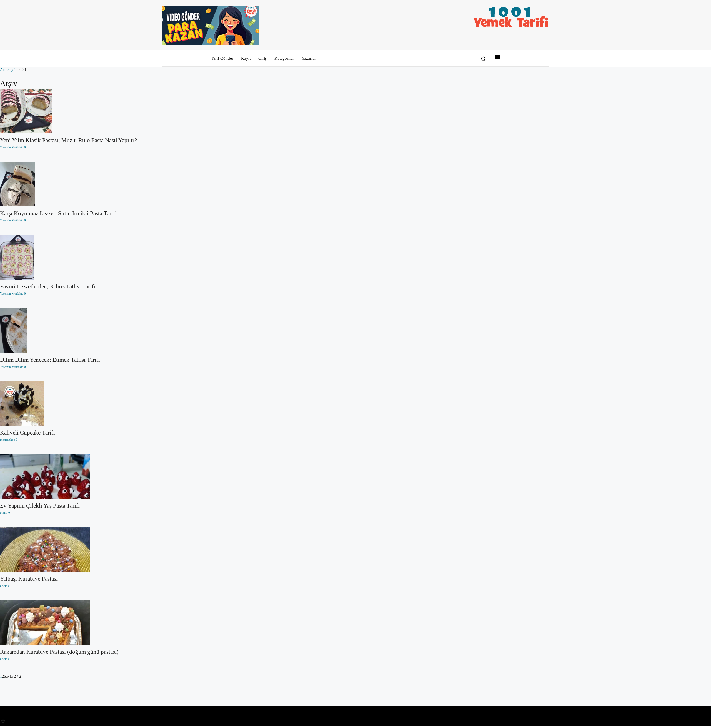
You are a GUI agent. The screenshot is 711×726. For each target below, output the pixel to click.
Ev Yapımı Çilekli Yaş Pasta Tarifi (40, 505)
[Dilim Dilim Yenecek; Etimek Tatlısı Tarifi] (68, 330)
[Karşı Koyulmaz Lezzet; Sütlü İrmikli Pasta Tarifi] (68, 184)
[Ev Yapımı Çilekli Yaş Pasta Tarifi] (68, 476)
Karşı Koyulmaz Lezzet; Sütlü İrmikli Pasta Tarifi (58, 213)
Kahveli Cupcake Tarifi (27, 432)
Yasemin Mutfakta (11, 147)
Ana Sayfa (8, 70)
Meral (3, 512)
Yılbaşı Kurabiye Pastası (29, 578)
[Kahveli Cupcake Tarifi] (68, 403)
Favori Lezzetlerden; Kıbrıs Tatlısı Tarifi (47, 286)
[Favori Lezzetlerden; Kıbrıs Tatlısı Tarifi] (68, 257)
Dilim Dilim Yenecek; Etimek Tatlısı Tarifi (50, 359)
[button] (483, 58)
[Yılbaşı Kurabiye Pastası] (68, 549)
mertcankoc (7, 439)
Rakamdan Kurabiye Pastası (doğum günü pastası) (59, 651)
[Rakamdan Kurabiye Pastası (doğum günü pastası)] (68, 622)
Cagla (3, 585)
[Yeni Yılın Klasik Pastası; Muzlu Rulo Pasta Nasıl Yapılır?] (68, 111)
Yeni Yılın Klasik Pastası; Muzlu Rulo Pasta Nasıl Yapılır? (68, 140)
